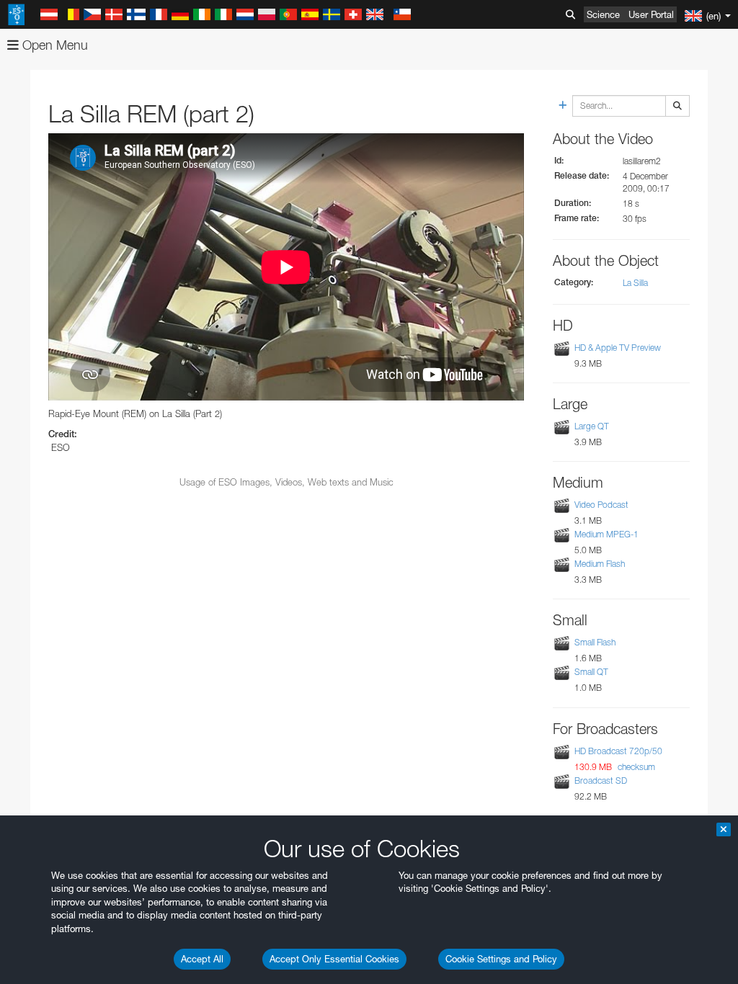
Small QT (591, 671)
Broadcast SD (600, 780)
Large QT (591, 426)
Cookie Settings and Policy (501, 959)
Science (603, 14)
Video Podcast (601, 504)
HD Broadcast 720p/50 (618, 751)
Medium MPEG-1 (606, 534)
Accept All (202, 959)
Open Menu (53, 45)
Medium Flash (599, 563)
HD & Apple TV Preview (617, 347)
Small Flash (594, 642)
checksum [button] (635, 766)
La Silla (635, 282)
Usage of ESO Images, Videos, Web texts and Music (286, 482)
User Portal (651, 14)
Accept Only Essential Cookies (334, 959)
